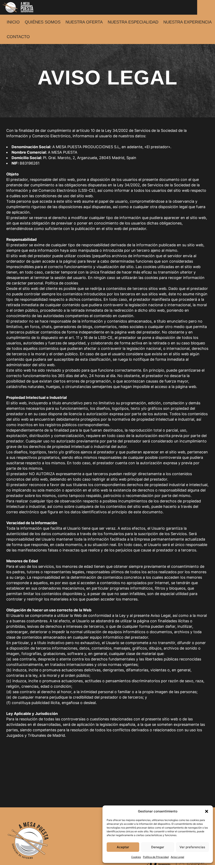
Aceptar (123, 847)
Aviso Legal (177, 857)
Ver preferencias (192, 847)
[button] (207, 811)
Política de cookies (61, 283)
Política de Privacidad (156, 857)
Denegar (157, 847)
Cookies (136, 857)
